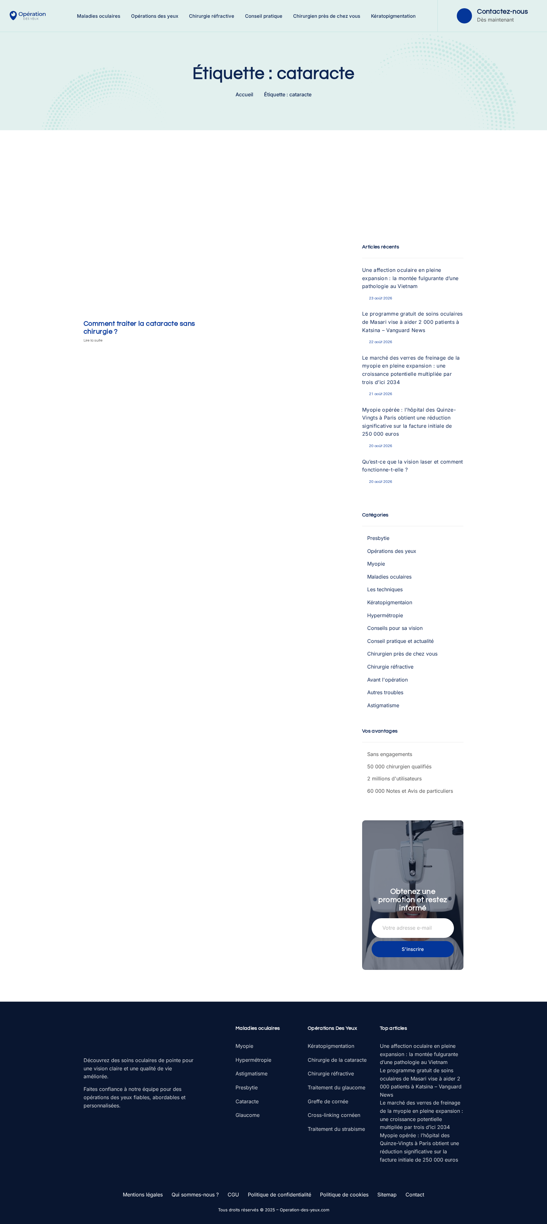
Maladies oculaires (98, 16)
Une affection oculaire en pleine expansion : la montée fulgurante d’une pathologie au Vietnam (410, 278)
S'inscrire (413, 949)
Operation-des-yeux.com (304, 1209)
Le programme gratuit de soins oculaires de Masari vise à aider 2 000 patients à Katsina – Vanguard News (412, 322)
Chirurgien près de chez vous (326, 16)
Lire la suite (93, 340)
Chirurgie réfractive (211, 16)
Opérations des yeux (154, 16)
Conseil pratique (263, 16)
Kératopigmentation (393, 16)
